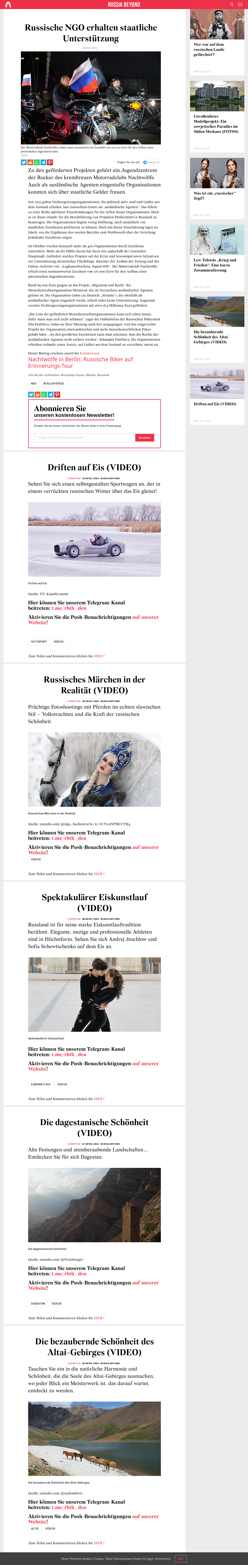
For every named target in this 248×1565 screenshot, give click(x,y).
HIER (98, 656)
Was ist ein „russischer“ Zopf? (215, 196)
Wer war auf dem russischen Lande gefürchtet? (209, 50)
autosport (39, 641)
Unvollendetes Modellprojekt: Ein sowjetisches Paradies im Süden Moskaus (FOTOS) (216, 124)
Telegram (153, 162)
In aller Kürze (53, 383)
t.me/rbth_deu (69, 608)
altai (35, 1528)
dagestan (38, 1303)
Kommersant (89, 353)
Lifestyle (74, 478)
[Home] (8, 4)
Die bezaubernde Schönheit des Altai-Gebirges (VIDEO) (211, 337)
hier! (151, 1558)
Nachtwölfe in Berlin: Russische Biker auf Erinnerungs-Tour (80, 362)
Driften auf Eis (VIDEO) (215, 404)
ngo (33, 383)
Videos (58, 641)
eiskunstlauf (41, 1084)
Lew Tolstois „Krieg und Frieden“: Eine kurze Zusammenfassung (215, 265)
